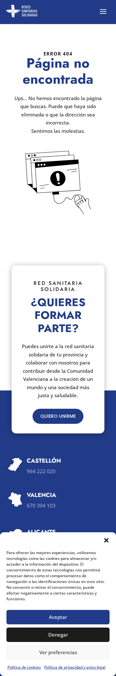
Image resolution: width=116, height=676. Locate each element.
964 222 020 (41, 471)
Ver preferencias (58, 652)
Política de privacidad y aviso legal (74, 667)
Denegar (58, 634)
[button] (106, 540)
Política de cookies (24, 667)
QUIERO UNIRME (58, 416)
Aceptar (58, 617)
